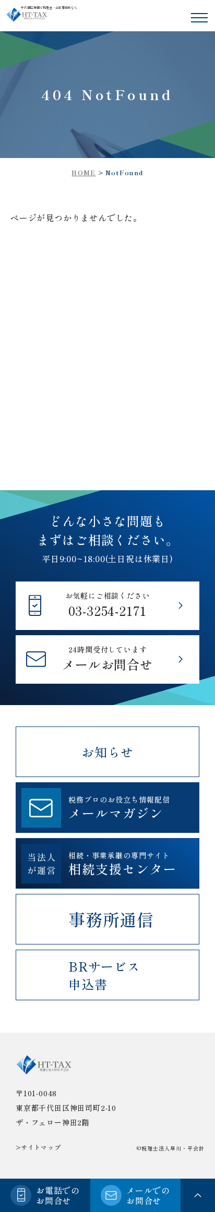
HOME (83, 172)
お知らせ (107, 752)
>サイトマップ (38, 1147)
